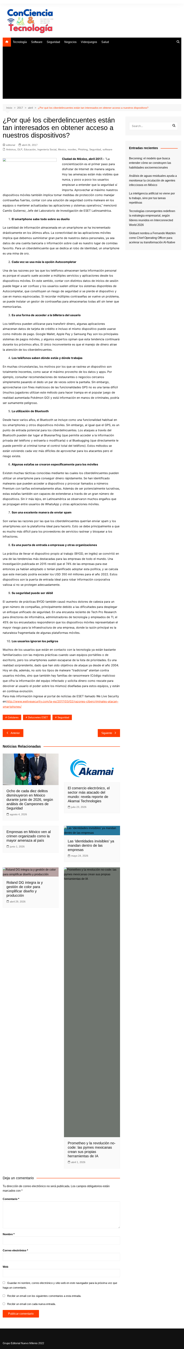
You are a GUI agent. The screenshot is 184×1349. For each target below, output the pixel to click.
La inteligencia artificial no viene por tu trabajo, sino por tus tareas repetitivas (152, 198)
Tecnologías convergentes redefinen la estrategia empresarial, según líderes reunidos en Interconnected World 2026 (152, 218)
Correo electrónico (15, 1250)
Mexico (62, 149)
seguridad (63, 717)
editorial (10, 145)
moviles (72, 149)
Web (5, 1266)
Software (36, 42)
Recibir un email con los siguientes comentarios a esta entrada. (44, 1295)
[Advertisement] (92, 73)
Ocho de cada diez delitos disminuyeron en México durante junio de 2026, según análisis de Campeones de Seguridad (29, 799)
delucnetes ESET (38, 717)
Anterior (15, 732)
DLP (19, 149)
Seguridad (53, 42)
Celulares (13, 717)
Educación (30, 149)
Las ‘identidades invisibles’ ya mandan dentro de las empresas (91, 845)
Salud (105, 42)
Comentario (11, 1198)
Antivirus (11, 149)
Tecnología (20, 42)
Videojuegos (89, 42)
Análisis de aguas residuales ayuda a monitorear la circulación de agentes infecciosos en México (153, 180)
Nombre (9, 1234)
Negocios (70, 42)
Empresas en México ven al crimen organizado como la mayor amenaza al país (28, 836)
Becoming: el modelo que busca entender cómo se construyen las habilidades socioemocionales (150, 163)
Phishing (83, 149)
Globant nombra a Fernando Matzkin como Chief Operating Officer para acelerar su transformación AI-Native (152, 238)
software (107, 149)
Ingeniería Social (46, 149)
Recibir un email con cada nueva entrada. (31, 1303)
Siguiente (106, 732)
